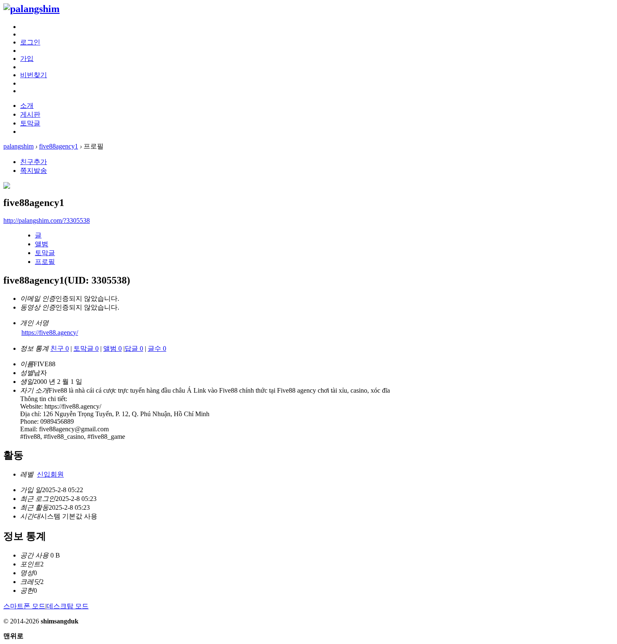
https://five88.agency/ (49, 332)
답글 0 (134, 348)
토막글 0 (86, 348)
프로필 (45, 261)
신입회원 (50, 474)
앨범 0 (112, 348)
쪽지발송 (33, 170)
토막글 (30, 123)
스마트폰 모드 (24, 606)
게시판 (30, 114)
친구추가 (33, 161)
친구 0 (59, 348)
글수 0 (157, 348)
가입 (27, 58)
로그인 (30, 42)
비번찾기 (33, 74)
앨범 (41, 244)
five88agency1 (58, 146)
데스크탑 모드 (68, 606)
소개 (27, 105)
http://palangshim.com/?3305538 (46, 220)
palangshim (18, 146)
